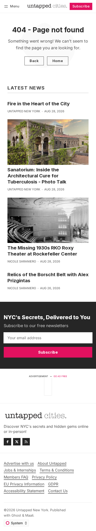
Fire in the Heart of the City (38, 103)
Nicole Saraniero (21, 261)
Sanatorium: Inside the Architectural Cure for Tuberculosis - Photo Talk (36, 176)
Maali (29, 515)
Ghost (16, 515)
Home (57, 61)
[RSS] (26, 441)
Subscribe (81, 6)
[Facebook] (7, 441)
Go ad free (60, 376)
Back (34, 61)
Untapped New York (23, 111)
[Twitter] (17, 441)
